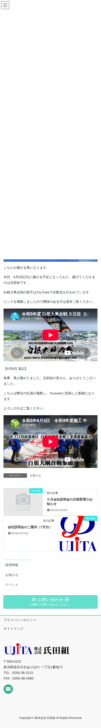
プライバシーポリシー (20, 620)
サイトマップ (13, 629)
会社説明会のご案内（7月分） (30, 527)
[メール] (8, 689)
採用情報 (11, 565)
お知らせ (35, 475)
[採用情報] (23, 500)
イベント (11, 584)
